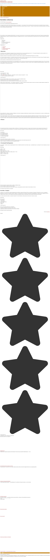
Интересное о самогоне (6, 1)
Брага (3, 9)
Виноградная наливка (3, 509)
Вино (2, 10)
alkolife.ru (48, 211)
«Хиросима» (4, 46)
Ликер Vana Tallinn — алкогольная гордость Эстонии (7, 551)
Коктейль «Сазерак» (5, 49)
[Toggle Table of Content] (5, 44)
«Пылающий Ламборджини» (6, 48)
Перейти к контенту (3, 0)
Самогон (3, 8)
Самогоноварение (4, 6)
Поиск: (1, 498)
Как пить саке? (2, 516)
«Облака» (3, 47)
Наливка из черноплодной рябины (5, 481)
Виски (3, 11)
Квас (2, 13)
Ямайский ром (2, 450)
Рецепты (3, 7)
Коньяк (3, 14)
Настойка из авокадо (3, 496)
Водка (3, 12)
